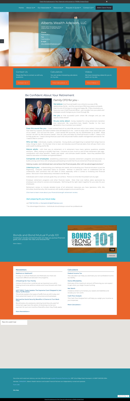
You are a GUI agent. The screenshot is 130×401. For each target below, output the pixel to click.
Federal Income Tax (75, 273)
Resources (58, 8)
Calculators (73, 270)
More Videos (17, 243)
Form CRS (16, 384)
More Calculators (74, 304)
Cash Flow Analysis (75, 296)
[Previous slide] (2, 41)
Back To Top (122, 396)
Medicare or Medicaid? (24, 273)
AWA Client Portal (104, 8)
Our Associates (44, 8)
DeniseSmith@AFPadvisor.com (52, 203)
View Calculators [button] (58, 83)
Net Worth (71, 288)
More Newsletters (23, 311)
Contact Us (87, 8)
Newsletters (21, 270)
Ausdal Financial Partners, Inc (60, 378)
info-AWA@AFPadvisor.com (50, 44)
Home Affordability (75, 281)
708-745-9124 (34, 203)
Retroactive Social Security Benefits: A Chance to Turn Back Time (37, 300)
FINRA (21, 381)
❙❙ (67, 62)
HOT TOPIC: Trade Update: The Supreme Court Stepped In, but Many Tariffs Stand (38, 291)
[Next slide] (128, 41)
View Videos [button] (91, 83)
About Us (30, 8)
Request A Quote (72, 8)
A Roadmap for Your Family (26, 281)
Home (21, 8)
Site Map (16, 390)
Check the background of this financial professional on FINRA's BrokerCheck (64, 1)
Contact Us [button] (22, 83)
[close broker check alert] (106, 1)
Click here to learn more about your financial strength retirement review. (52, 192)
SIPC (24, 381)
